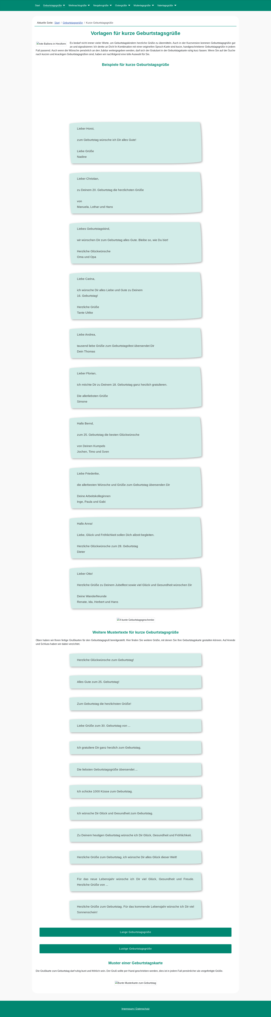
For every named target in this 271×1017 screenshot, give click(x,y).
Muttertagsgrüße (142, 5)
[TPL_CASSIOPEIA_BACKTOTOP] (265, 1011)
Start (37, 5)
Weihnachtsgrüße (78, 5)
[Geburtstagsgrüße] (63, 5)
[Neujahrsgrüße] (110, 5)
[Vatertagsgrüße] (174, 5)
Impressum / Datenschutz (136, 1008)
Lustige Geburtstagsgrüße (135, 948)
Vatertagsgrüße (165, 5)
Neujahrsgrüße (101, 5)
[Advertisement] (135, 96)
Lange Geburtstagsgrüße (135, 932)
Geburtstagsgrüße (52, 5)
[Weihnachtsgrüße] (88, 5)
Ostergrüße (121, 5)
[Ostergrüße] (128, 5)
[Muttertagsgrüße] (152, 5)
